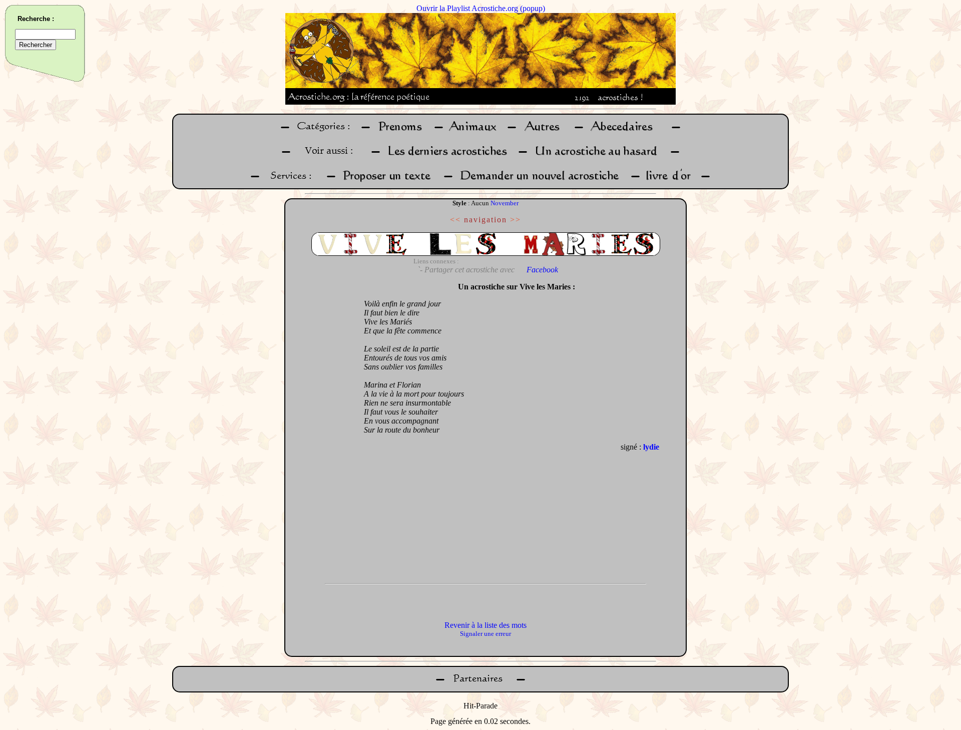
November (505, 203)
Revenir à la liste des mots (485, 625)
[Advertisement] (322, 427)
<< (455, 219)
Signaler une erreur (485, 633)
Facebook (542, 269)
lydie (651, 447)
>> (515, 219)
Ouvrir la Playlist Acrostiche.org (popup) (480, 8)
